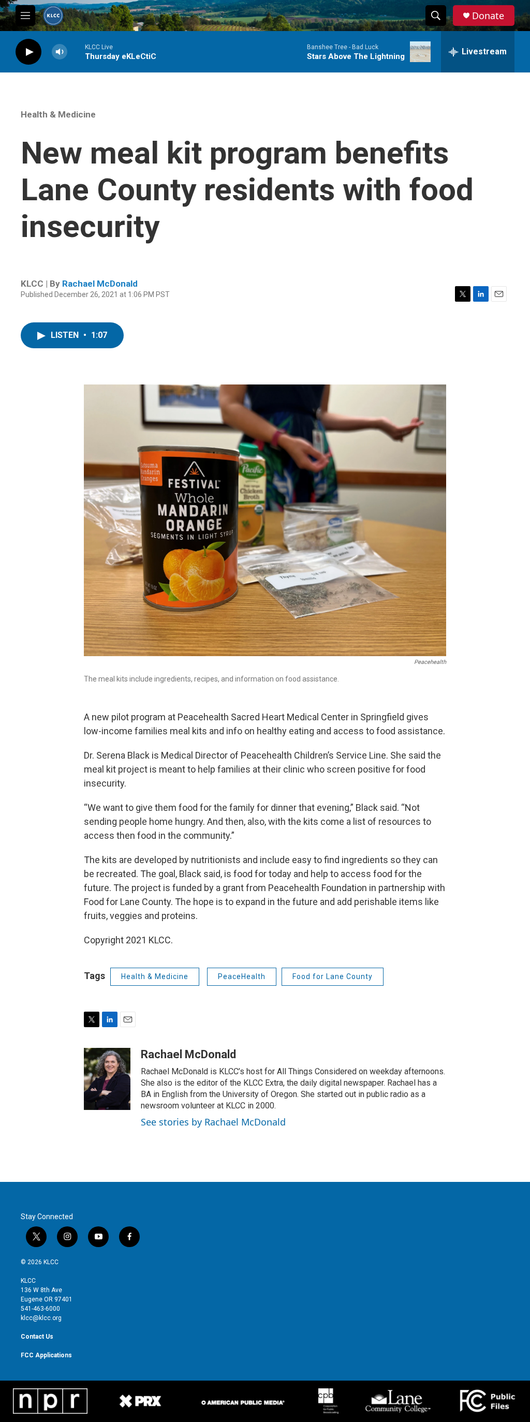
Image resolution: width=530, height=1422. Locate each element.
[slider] (76, 51)
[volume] (59, 52)
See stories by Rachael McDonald (213, 1122)
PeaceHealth (242, 976)
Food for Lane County (332, 976)
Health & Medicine (58, 114)
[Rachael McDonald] (107, 1079)
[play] (28, 52)
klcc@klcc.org (41, 1318)
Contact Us (37, 1336)
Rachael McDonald (100, 283)
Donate (488, 15)
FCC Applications (46, 1355)
